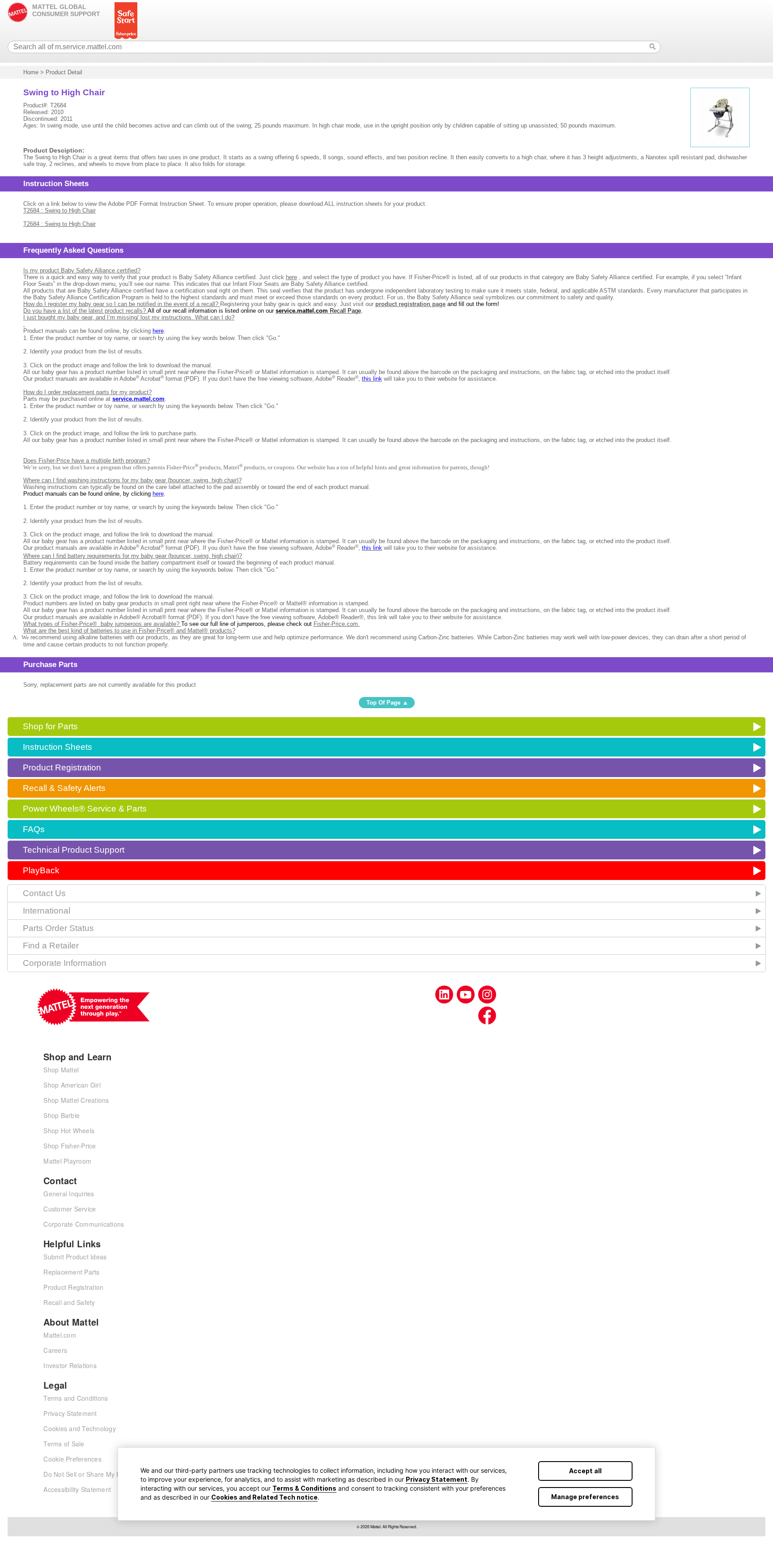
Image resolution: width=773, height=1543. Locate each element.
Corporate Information (64, 963)
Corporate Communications (83, 1224)
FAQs (34, 829)
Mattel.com (59, 1334)
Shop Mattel (61, 1069)
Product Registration (62, 767)
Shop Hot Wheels (68, 1130)
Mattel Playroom (67, 1160)
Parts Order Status (58, 928)
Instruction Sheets (57, 747)
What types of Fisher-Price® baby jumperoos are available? (102, 624)
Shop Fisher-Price (69, 1145)
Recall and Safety (69, 1302)
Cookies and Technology (79, 1428)
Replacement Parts (71, 1271)
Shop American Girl (72, 1084)
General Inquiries (68, 1193)
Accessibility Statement (77, 1489)
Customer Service (69, 1208)
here (291, 277)
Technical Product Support (73, 849)
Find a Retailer (51, 945)
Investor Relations (70, 1365)
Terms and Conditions (75, 1398)
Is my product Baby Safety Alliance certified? (81, 270)
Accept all (585, 1471)
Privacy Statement (436, 1479)
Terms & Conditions (304, 1488)
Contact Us (44, 893)
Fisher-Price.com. (337, 624)
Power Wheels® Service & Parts (85, 808)
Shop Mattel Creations (76, 1100)
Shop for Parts (50, 726)
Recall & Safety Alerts (64, 788)
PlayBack (41, 870)
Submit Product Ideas (74, 1256)
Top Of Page (383, 702)
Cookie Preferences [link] (72, 1458)
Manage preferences (585, 1496)
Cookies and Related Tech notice (264, 1497)
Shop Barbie (61, 1115)
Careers (55, 1350)
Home (30, 72)
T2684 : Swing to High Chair (59, 210)
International (46, 910)
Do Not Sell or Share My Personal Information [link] (110, 1474)
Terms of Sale (63, 1443)
